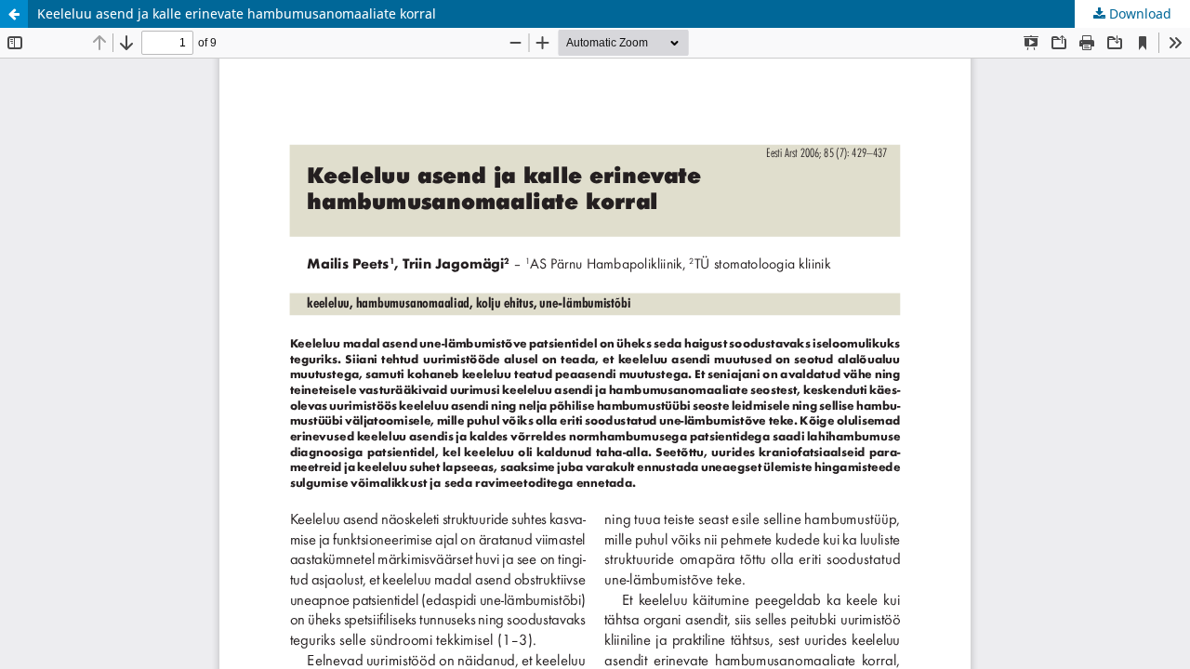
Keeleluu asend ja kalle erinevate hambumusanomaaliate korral (236, 13)
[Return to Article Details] (14, 14)
